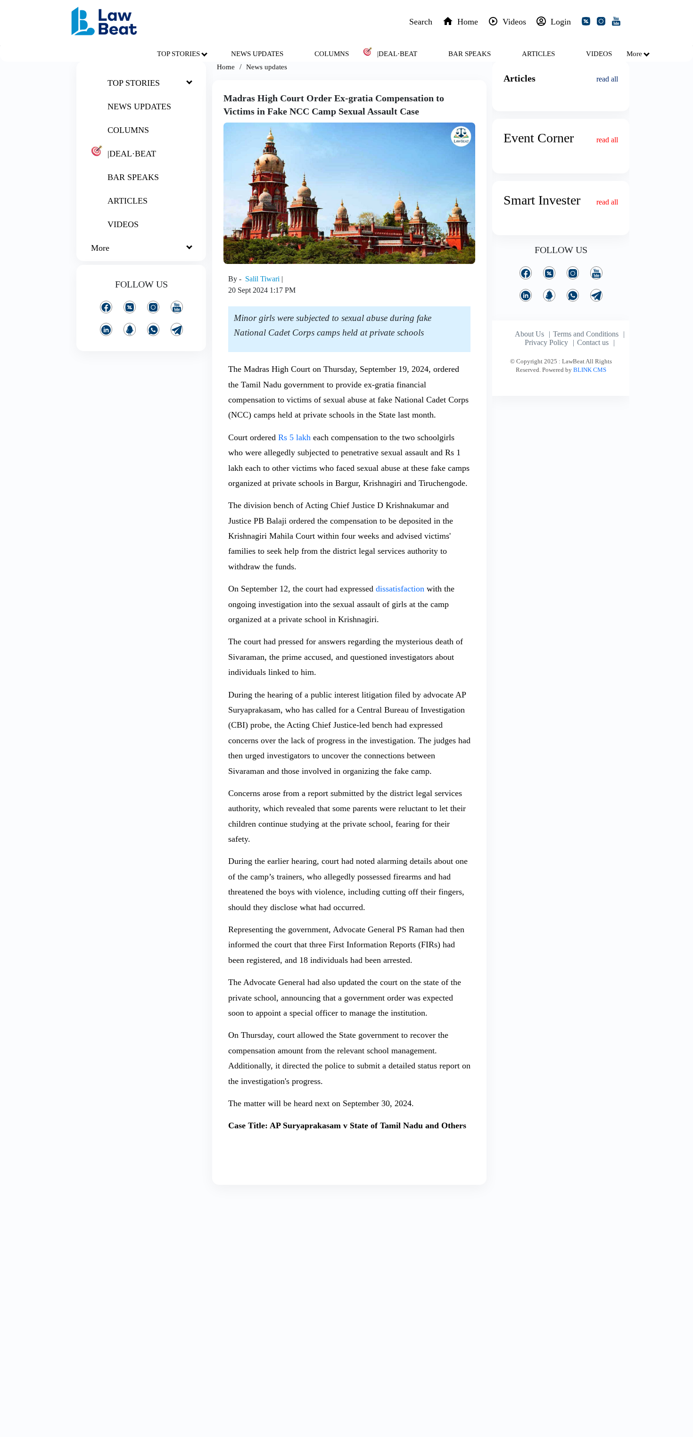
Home (226, 67)
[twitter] (587, 23)
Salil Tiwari (263, 279)
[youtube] (618, 23)
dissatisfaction (400, 588)
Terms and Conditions (586, 334)
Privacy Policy (546, 342)
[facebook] (106, 307)
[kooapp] (130, 329)
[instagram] (602, 23)
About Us (529, 334)
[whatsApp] (153, 329)
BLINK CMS (589, 369)
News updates (266, 67)
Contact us (593, 342)
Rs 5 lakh (294, 437)
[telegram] (177, 329)
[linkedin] (106, 329)
